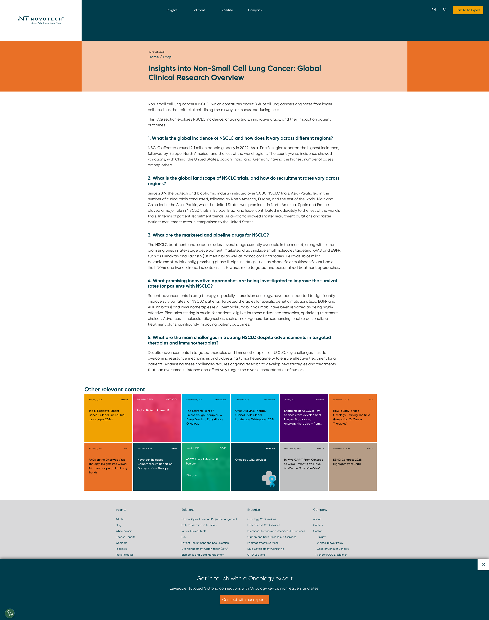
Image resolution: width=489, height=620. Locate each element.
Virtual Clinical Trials (193, 530)
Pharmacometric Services (262, 542)
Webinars (121, 542)
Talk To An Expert (468, 10)
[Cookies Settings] (10, 613)
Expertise (226, 10)
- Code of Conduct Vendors (331, 548)
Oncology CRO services (261, 519)
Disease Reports (125, 536)
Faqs (167, 57)
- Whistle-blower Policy (328, 542)
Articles (120, 519)
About (317, 519)
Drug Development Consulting (265, 548)
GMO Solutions (256, 554)
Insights (172, 10)
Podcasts (121, 548)
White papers (124, 530)
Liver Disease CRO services (263, 525)
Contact (318, 530)
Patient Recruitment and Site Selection (205, 542)
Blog (118, 525)
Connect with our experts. (244, 599)
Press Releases (124, 554)
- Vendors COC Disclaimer (330, 554)
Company (255, 10)
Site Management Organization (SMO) (204, 548)
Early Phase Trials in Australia (199, 525)
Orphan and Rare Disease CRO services (271, 536)
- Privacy (319, 536)
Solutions (199, 10)
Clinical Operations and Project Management (209, 519)
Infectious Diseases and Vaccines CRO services (276, 530)
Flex (183, 536)
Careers (318, 525)
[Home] (41, 20)
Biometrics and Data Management (202, 554)
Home (153, 57)
